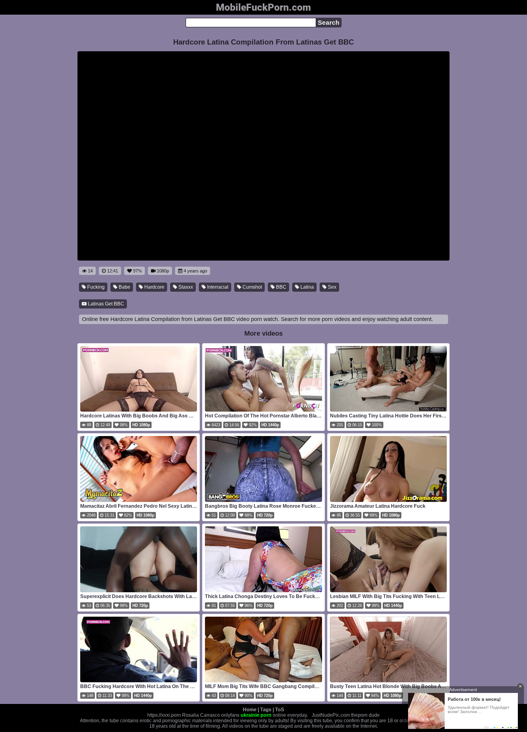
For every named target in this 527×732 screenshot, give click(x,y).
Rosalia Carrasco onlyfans (210, 715)
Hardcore (153, 287)
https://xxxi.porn (164, 715)
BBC (280, 287)
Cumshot (251, 287)
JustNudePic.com (331, 715)
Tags (265, 709)
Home (249, 709)
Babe (123, 287)
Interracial (217, 287)
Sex (331, 287)
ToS (279, 709)
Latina (306, 287)
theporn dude (365, 715)
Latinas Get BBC (105, 303)
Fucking (95, 287)
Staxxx (185, 287)
